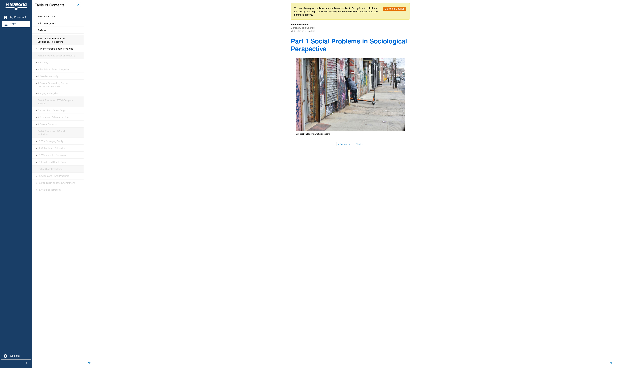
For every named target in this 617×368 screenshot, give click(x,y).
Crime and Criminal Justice (52, 117)
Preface (41, 30)
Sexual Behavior (47, 124)
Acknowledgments (47, 23)
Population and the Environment (56, 182)
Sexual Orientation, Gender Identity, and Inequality (52, 85)
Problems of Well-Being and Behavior (55, 102)
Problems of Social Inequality (56, 55)
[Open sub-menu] (36, 48)
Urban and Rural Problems (53, 175)
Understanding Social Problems (55, 48)
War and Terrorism (49, 189)
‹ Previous (344, 144)
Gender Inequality (47, 76)
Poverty (42, 62)
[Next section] (611, 363)
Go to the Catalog (395, 8)
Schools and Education (51, 148)
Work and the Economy (51, 155)
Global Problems (50, 168)
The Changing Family (50, 141)
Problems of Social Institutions (51, 132)
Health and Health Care (51, 162)
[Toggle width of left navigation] (26, 363)
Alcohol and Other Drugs (51, 110)
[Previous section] (89, 363)
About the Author (46, 16)
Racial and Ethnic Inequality (53, 69)
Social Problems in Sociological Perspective (51, 40)
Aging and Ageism (48, 93)
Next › (359, 144)
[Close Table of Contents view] (78, 5)
